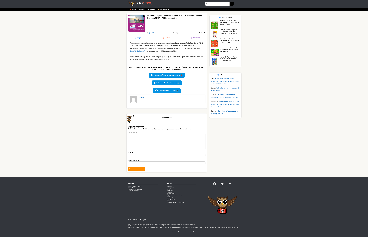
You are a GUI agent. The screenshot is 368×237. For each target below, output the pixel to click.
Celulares (169, 189)
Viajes (177, 33)
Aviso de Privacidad (133, 190)
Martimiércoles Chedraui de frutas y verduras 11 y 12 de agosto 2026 (229, 49)
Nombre (131, 152)
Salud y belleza (171, 199)
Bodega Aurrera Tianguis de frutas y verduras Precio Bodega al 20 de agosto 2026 (229, 31)
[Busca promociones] (232, 4)
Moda (168, 196)
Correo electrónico (134, 160)
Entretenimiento (171, 193)
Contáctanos (132, 187)
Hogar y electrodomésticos (174, 195)
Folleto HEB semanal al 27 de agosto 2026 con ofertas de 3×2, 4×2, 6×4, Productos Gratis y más (225, 81)
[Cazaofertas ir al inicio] (140, 2)
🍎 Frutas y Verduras (137, 9)
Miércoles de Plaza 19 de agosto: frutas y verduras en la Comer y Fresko (229, 22)
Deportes (169, 192)
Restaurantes (170, 198)
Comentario (132, 133)
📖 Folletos (151, 9)
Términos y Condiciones (135, 189)
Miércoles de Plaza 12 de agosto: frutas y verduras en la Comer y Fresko (229, 40)
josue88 (141, 97)
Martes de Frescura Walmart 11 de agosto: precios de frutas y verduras (229, 58)
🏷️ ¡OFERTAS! (162, 9)
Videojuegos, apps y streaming (175, 202)
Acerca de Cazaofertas (134, 186)
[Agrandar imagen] (136, 15)
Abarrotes (169, 186)
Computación (170, 190)
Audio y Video (171, 187)
